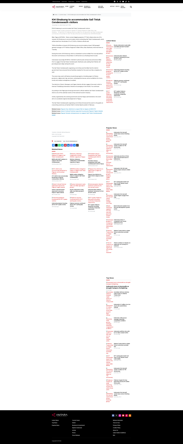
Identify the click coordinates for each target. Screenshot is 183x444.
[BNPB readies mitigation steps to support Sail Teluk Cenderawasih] (78, 170)
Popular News (71, 1)
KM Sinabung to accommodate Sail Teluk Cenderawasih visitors (84, 14)
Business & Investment (87, 7)
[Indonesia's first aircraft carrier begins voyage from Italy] (109, 198)
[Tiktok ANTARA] (126, 1)
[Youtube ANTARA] (123, 1)
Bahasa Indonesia (56, 1)
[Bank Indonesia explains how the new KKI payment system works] (109, 211)
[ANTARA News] (58, 6)
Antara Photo (84, 1)
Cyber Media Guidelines (119, 432)
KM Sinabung (57, 141)
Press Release (123, 7)
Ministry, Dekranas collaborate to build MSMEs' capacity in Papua (77, 161)
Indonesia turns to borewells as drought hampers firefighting (117, 287)
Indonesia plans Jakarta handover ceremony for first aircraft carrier (96, 191)
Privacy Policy (116, 425)
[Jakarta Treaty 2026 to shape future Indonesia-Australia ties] (109, 235)
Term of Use (116, 422)
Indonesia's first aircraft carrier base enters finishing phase (121, 134)
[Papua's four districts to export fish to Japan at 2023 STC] (96, 170)
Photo (117, 6)
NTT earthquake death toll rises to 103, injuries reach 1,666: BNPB (121, 183)
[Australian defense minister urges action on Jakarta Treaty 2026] (109, 297)
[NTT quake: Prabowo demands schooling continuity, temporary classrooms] (96, 200)
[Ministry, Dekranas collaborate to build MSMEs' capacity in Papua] (78, 155)
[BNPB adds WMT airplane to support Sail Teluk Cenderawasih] (60, 155)
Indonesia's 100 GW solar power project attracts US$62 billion (122, 170)
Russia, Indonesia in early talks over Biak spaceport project (77, 191)
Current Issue (72, 7)
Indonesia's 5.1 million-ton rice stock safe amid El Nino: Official (122, 306)
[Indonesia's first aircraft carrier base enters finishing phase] (109, 137)
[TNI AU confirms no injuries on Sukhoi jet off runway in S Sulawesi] (109, 247)
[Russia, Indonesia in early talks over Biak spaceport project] (78, 185)
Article (112, 6)
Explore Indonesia (101, 7)
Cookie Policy (116, 427)
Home (66, 6)
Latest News (64, 1)
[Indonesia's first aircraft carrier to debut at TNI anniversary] (109, 148)
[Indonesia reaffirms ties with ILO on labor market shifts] (109, 336)
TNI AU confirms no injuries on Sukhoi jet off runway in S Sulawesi (122, 244)
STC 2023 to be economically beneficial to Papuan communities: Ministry (60, 177)
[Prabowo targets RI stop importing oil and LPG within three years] (109, 385)
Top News (78, 1)
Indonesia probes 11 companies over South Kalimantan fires (120, 221)
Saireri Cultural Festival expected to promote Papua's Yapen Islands (82, 111)
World (81, 6)
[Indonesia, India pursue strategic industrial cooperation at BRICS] (109, 323)
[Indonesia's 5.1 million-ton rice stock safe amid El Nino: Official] (109, 309)
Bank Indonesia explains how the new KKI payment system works (122, 207)
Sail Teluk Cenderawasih (70, 141)
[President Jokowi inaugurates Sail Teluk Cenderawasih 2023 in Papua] (96, 156)
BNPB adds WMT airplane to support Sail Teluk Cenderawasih (59, 161)
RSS (114, 435)
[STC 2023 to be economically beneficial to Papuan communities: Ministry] (60, 171)
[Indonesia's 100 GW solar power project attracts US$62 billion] (109, 173)
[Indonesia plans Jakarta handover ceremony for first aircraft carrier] (96, 185)
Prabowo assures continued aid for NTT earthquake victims (77, 205)
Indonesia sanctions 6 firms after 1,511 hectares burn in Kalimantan (121, 157)
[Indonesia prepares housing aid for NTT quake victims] (60, 199)
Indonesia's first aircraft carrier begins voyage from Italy (121, 195)
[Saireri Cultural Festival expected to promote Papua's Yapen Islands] (60, 185)
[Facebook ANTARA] (114, 1)
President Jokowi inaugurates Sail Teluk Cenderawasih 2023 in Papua (96, 162)
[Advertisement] (118, 28)
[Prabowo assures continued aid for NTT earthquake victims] (78, 199)
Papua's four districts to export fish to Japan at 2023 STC (78, 109)
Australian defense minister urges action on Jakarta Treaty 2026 (121, 293)
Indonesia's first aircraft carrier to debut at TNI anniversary (120, 146)
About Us (115, 430)
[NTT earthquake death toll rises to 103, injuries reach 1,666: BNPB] (109, 186)
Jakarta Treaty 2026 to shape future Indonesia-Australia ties (122, 232)
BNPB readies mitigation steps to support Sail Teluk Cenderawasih (77, 176)
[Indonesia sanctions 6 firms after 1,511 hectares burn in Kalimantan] (109, 160)
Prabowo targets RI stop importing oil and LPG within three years (121, 381)
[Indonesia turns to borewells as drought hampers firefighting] (118, 283)
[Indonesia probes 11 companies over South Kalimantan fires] (109, 224)
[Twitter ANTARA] (117, 1)
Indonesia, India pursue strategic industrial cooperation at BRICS (120, 319)
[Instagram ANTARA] (120, 1)
